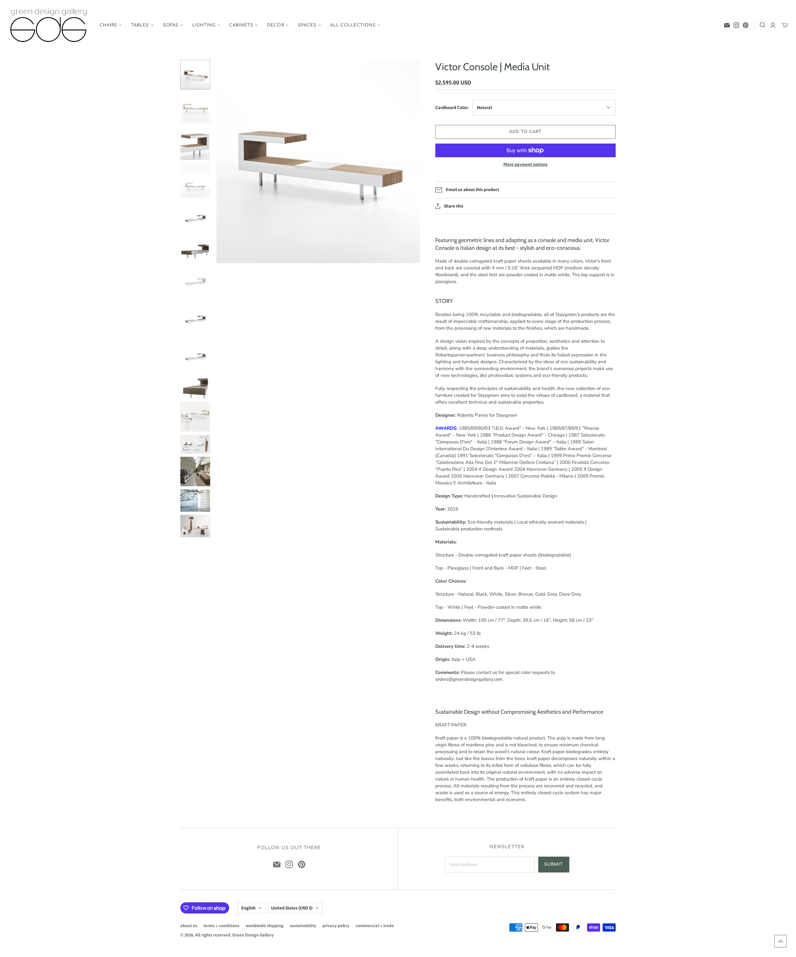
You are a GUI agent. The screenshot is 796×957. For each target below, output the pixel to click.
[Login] (773, 25)
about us (188, 925)
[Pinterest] (745, 25)
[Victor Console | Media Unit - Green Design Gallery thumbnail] (195, 75)
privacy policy (335, 925)
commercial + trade (375, 925)
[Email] (727, 25)
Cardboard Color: (452, 107)
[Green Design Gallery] (49, 25)
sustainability (303, 925)
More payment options (525, 164)
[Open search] (763, 25)
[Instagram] (736, 25)
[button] (780, 941)
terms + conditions (221, 925)
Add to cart (525, 132)
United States (291, 907)
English (248, 907)
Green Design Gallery (253, 934)
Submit (553, 864)
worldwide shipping (265, 925)
